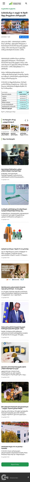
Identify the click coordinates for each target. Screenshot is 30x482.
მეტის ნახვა (15, 464)
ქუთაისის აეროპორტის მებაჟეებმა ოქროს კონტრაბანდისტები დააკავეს (15, 134)
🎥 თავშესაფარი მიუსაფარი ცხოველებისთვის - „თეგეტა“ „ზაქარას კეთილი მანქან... (14, 407)
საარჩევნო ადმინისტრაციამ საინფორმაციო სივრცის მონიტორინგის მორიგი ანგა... (14, 210)
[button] (25, 120)
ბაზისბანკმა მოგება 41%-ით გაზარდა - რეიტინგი (24, 134)
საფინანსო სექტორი (8, 9)
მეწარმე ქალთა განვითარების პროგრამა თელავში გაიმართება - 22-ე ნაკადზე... (5, 134)
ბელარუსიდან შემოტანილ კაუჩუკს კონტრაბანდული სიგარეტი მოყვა (11, 170)
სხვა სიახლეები (9, 139)
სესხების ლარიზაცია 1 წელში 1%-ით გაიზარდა (15, 249)
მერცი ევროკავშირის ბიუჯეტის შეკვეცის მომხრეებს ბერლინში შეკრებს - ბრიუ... (13, 327)
